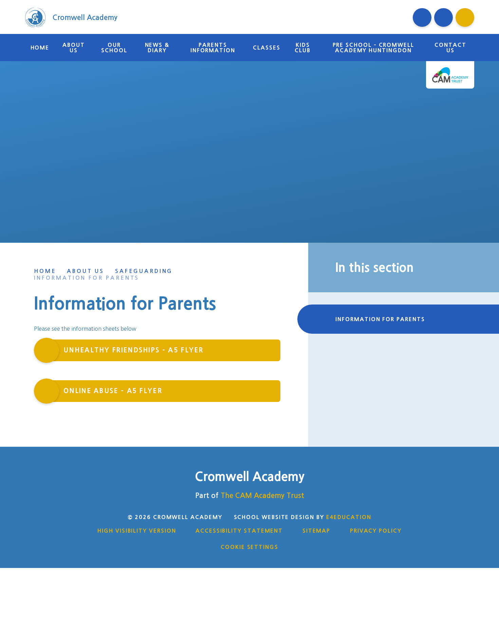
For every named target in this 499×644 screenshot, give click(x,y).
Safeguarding (144, 271)
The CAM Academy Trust (262, 495)
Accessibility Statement (239, 530)
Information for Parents (86, 277)
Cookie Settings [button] (249, 547)
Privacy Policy (376, 530)
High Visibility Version (136, 530)
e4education (348, 517)
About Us (85, 271)
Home (45, 271)
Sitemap (316, 530)
